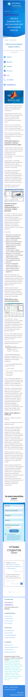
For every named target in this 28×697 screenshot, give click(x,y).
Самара (6, 673)
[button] (9, 592)
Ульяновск (18, 676)
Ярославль (7, 679)
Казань (16, 664)
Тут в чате (9, 70)
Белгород (6, 661)
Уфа (5, 678)
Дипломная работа (9, 630)
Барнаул (17, 659)
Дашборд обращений (10, 652)
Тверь (13, 674)
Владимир (16, 661)
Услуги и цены (8, 616)
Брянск (11, 661)
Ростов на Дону (12, 671)
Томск (6, 676)
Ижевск (12, 664)
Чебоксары (10, 678)
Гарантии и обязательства (11, 647)
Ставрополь (7, 674)
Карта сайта (20, 692)
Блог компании (8, 623)
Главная (6, 40)
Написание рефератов (10, 635)
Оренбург (15, 669)
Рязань (19, 671)
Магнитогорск (18, 666)
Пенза (20, 669)
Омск (11, 669)
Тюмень (13, 676)
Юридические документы (17, 694)
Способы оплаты (8, 621)
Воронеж (17, 663)
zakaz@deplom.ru (11, 84)
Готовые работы (8, 618)
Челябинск (16, 678)
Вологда (12, 663)
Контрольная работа (9, 637)
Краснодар (7, 666)
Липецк (13, 666)
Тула (9, 676)
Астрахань (12, 659)
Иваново (6, 664)
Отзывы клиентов (9, 649)
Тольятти (17, 674)
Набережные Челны (9, 668)
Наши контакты (8, 645)
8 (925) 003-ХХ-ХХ (11, 14)
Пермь (6, 671)
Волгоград (7, 663)
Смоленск (16, 673)
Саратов (11, 673)
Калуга (20, 664)
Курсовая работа (8, 633)
